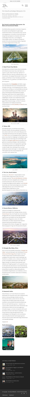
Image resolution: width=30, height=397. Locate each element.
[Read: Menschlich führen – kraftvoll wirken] (3, 373)
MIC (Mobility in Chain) (17, 104)
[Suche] (21, 5)
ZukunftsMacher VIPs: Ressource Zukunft (15, 376)
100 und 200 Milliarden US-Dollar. (19, 178)
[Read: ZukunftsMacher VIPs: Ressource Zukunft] (3, 377)
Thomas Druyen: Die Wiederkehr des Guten (15, 363)
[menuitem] (21, 5)
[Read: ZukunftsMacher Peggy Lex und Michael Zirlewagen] (3, 368)
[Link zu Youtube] (24, 393)
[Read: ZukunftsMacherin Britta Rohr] (3, 381)
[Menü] (25, 5)
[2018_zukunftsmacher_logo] (12, 5)
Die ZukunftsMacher (12, 391)
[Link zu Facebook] (26, 393)
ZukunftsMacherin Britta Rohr (12, 380)
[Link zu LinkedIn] (22, 393)
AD (7, 321)
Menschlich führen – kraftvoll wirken (14, 372)
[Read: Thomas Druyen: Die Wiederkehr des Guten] (3, 364)
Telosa (5, 135)
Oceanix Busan (5, 214)
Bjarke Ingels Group (14, 140)
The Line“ (11, 174)
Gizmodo (25, 183)
